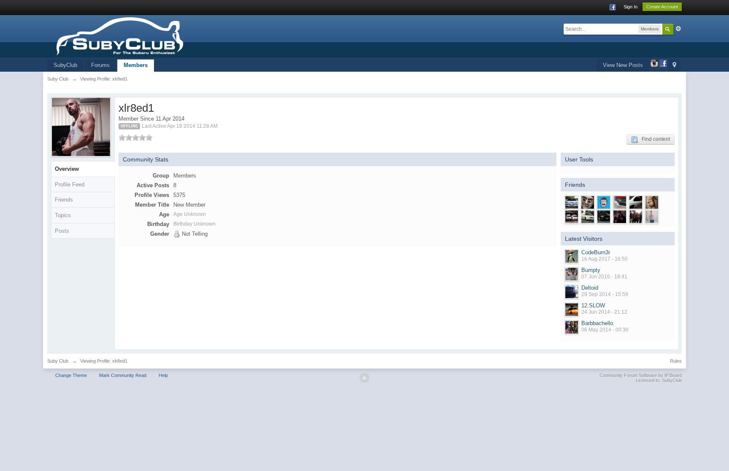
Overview (67, 169)
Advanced (678, 28)
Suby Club (57, 360)
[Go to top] (364, 378)
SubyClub (65, 65)
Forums (100, 65)
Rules (676, 360)
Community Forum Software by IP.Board (640, 375)
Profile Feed (69, 184)
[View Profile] (571, 256)
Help (163, 375)
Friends (64, 199)
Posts (62, 231)
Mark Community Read (122, 375)
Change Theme (71, 375)
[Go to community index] (145, 35)
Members (136, 65)
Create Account (662, 6)
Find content (654, 139)
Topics (63, 215)
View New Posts (623, 65)
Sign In (630, 6)
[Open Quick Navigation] (674, 65)
